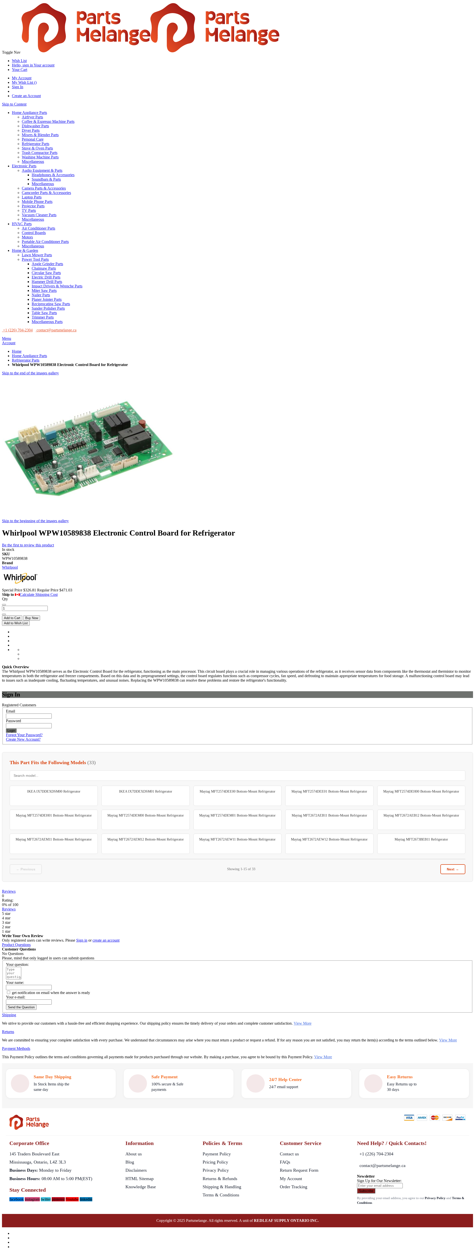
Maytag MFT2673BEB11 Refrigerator (421, 839)
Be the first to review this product (28, 545)
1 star (6, 931)
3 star (6, 922)
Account (8, 343)
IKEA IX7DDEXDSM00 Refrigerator (53, 791)
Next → (453, 869)
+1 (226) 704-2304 (376, 1153)
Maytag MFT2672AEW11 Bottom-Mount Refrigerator (237, 839)
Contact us (289, 1153)
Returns (8, 1032)
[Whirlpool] (20, 585)
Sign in (81, 940)
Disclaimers (136, 1170)
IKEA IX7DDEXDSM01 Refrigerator (145, 791)
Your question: (17, 964)
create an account (106, 940)
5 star (6, 913)
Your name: (15, 982)
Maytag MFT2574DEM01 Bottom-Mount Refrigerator (237, 815)
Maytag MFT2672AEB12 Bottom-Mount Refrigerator (421, 815)
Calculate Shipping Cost (39, 594)
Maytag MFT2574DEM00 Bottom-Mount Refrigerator (145, 815)
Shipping (9, 1015)
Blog (129, 1162)
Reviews (9, 891)
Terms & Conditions (221, 1194)
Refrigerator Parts (25, 360)
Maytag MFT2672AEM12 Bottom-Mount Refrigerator (145, 839)
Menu (6, 338)
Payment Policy (217, 1153)
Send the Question (21, 1007)
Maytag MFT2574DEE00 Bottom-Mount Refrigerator (237, 791)
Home (17, 351)
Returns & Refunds (220, 1178)
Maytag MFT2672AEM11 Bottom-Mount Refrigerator (54, 839)
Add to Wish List (16, 623)
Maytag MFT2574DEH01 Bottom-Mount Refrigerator (54, 815)
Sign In (17, 87)
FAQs (285, 1162)
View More (302, 1023)
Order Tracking (293, 1186)
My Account (21, 78)
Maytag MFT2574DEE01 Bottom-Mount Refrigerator (329, 791)
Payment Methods (16, 1048)
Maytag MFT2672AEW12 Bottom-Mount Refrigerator (329, 839)
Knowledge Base (140, 1186)
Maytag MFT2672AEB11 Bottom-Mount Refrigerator (329, 815)
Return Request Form (299, 1170)
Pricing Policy (215, 1162)
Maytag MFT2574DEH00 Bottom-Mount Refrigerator (421, 791)
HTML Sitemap (139, 1178)
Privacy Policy (216, 1170)
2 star (6, 927)
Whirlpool (10, 567)
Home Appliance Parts (29, 356)
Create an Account (26, 96)
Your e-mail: (15, 997)
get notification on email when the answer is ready (50, 993)
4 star (6, 918)
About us (133, 1153)
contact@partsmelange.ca (382, 1165)
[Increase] (4, 614)
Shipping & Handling (222, 1186)
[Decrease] (4, 604)
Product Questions (16, 945)
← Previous (25, 869)
